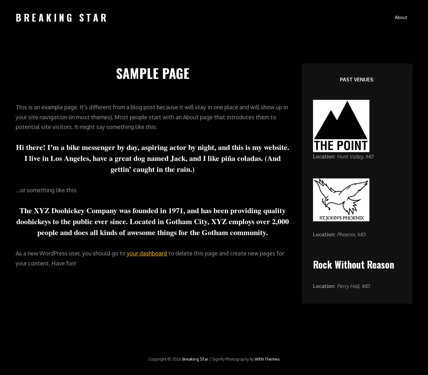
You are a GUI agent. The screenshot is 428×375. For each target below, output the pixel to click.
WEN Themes (267, 359)
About (401, 17)
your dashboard (147, 253)
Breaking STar (62, 17)
